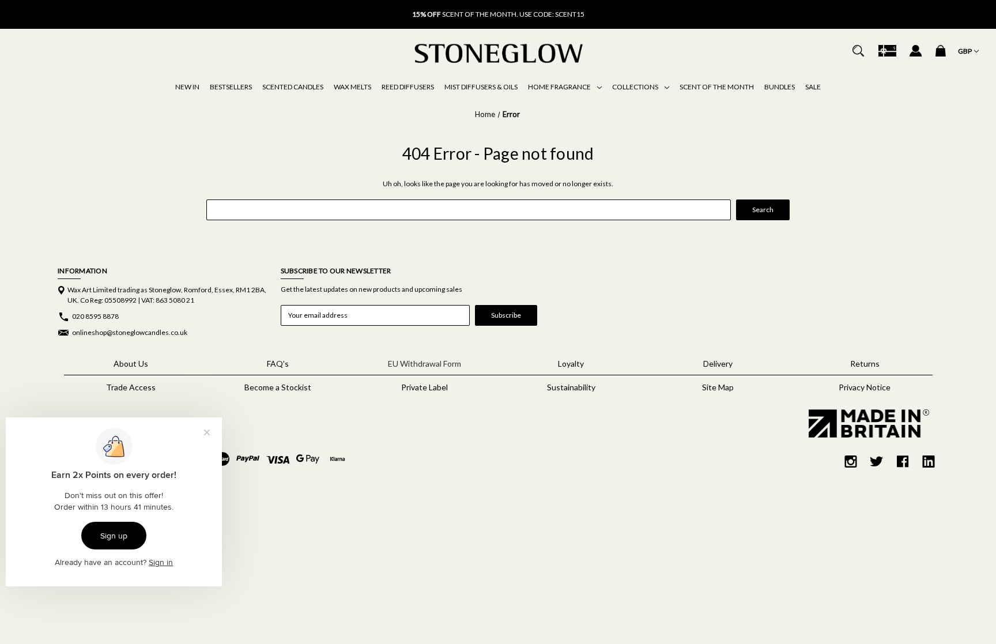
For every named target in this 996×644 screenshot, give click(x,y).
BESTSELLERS (231, 86)
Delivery (718, 363)
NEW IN (187, 86)
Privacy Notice (865, 387)
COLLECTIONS (635, 86)
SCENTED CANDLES (292, 86)
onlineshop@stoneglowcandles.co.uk (129, 332)
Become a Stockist (277, 387)
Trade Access (131, 387)
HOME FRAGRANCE (560, 86)
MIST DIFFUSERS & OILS (481, 86)
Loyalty (571, 363)
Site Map (718, 387)
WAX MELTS (352, 86)
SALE (813, 86)
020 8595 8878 (95, 316)
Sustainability (571, 387)
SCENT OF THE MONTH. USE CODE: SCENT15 (498, 14)
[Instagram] (851, 461)
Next (659, 8)
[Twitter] (877, 461)
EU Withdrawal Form (424, 363)
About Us (131, 363)
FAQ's (278, 363)
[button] (864, 423)
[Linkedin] (928, 461)
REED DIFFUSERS (408, 86)
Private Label (424, 387)
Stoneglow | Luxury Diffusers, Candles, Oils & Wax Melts (103, 52)
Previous (336, 8)
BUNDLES (779, 86)
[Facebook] (903, 461)
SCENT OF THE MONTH (717, 86)
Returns (865, 363)
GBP (965, 51)
